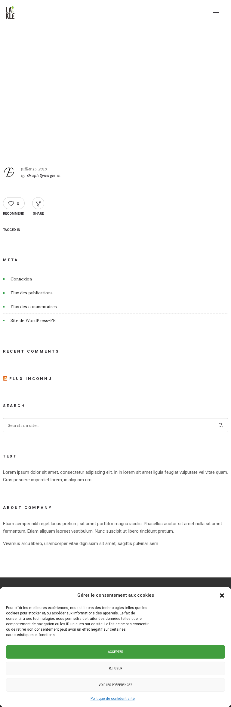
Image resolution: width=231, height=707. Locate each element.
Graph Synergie (41, 175)
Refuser (115, 668)
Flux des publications (32, 292)
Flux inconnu (30, 378)
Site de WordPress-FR (33, 320)
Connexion (21, 279)
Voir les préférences (116, 685)
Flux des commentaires (34, 306)
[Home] (10, 17)
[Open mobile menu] (219, 12)
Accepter (115, 651)
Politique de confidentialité (113, 698)
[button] (222, 595)
